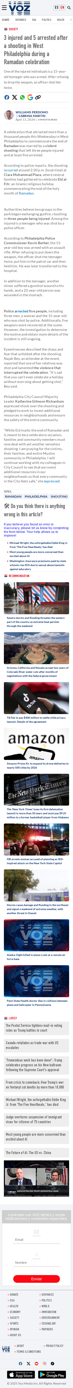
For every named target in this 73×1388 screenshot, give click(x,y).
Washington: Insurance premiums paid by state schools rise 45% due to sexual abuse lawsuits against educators (38, 565)
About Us (15, 1335)
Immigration (49, 1312)
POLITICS (46, 20)
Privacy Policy (54, 1346)
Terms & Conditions (29, 1352)
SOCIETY (14, 1318)
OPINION (14, 1329)
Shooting (59, 496)
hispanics (20, 20)
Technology (49, 1324)
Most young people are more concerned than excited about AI (36, 554)
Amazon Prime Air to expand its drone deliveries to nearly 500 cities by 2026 (38, 765)
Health (60, 20)
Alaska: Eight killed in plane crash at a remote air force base (36, 957)
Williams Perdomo (32, 112)
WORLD (46, 1306)
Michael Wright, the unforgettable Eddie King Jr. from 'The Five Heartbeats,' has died (39, 544)
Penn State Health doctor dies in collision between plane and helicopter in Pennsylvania (37, 1002)
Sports (14, 1324)
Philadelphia (36, 496)
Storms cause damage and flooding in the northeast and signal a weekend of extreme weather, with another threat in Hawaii (37, 909)
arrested (21, 311)
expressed (52, 481)
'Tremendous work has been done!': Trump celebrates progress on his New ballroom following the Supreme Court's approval (34, 1065)
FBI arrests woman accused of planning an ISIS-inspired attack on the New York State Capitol (35, 861)
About (20, 1346)
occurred (11, 170)
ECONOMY (15, 1312)
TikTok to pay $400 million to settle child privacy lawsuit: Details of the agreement (36, 719)
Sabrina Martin (31, 116)
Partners (47, 1329)
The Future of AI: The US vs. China (28, 1153)
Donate (6, 20)
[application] (36, 1178)
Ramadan (13, 496)
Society (13, 29)
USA (34, 20)
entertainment (51, 1318)
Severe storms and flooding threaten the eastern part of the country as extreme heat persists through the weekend (36, 622)
